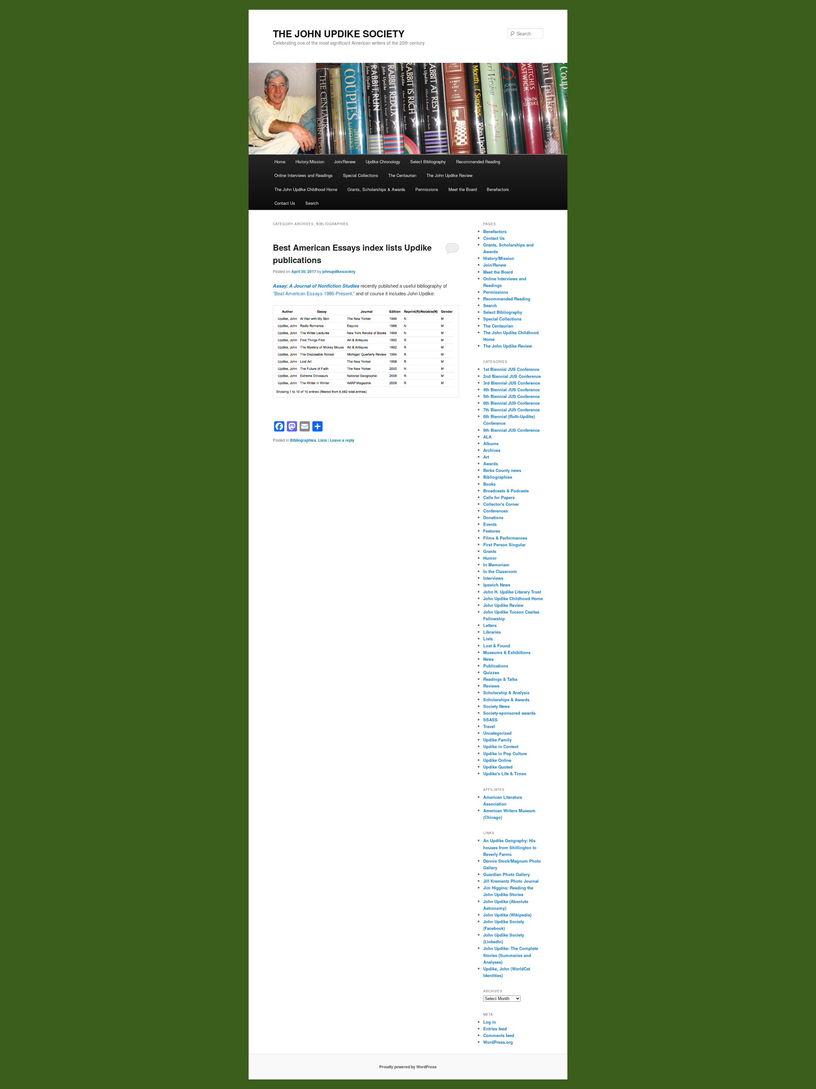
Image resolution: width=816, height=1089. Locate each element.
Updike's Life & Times (504, 773)
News (488, 659)
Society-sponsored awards (509, 713)
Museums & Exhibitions (506, 652)
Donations (493, 517)
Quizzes (491, 672)
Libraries (492, 632)
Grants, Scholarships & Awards (376, 189)
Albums (491, 443)
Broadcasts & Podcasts (506, 491)
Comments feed (498, 1035)
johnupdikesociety (338, 271)
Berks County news (502, 470)
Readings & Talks (500, 679)
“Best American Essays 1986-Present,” (313, 293)
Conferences (495, 511)
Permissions (426, 189)
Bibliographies (303, 440)
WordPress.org (498, 1042)
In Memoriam (496, 565)
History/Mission (309, 161)
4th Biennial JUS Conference (511, 389)
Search (311, 203)
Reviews (491, 686)
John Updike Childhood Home (513, 598)
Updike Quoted (498, 767)
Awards (490, 463)
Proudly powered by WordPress (408, 1067)
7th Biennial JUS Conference (511, 410)
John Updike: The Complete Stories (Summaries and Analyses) (510, 955)
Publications (495, 666)
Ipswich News (496, 585)
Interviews (493, 578)
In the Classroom (500, 571)
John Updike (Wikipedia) (507, 915)
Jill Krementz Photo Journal (511, 881)
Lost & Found (496, 646)
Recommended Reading (478, 161)
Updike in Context (500, 746)
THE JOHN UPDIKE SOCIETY (338, 33)
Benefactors (498, 189)
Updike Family (497, 740)
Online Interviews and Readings (303, 175)
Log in (489, 1022)
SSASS (490, 720)
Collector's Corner (501, 504)
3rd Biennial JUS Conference (511, 383)
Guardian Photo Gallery (506, 874)
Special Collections (360, 175)
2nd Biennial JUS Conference (512, 376)
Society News (496, 706)
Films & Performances (505, 538)
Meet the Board (462, 189)
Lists (322, 440)
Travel (489, 726)
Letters (490, 625)
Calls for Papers (499, 497)
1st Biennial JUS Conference (511, 369)
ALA (487, 437)
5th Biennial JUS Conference (511, 396)
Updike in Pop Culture (505, 753)
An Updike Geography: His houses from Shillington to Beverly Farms (509, 847)
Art (486, 457)
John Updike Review (503, 605)
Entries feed (495, 1029)
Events (490, 524)
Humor (490, 558)
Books (489, 484)
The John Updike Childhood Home (305, 189)
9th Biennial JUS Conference (511, 430)
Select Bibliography (428, 161)
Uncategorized (497, 733)
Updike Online (497, 760)
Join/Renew (344, 161)
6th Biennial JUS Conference (511, 403)
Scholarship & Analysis (506, 692)
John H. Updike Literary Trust (512, 592)
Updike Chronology (383, 161)
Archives (491, 450)
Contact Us (284, 203)
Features (491, 531)
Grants (489, 551)
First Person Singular (504, 544)
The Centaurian (402, 175)
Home (279, 161)
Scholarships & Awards (506, 699)
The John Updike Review (449, 175)
